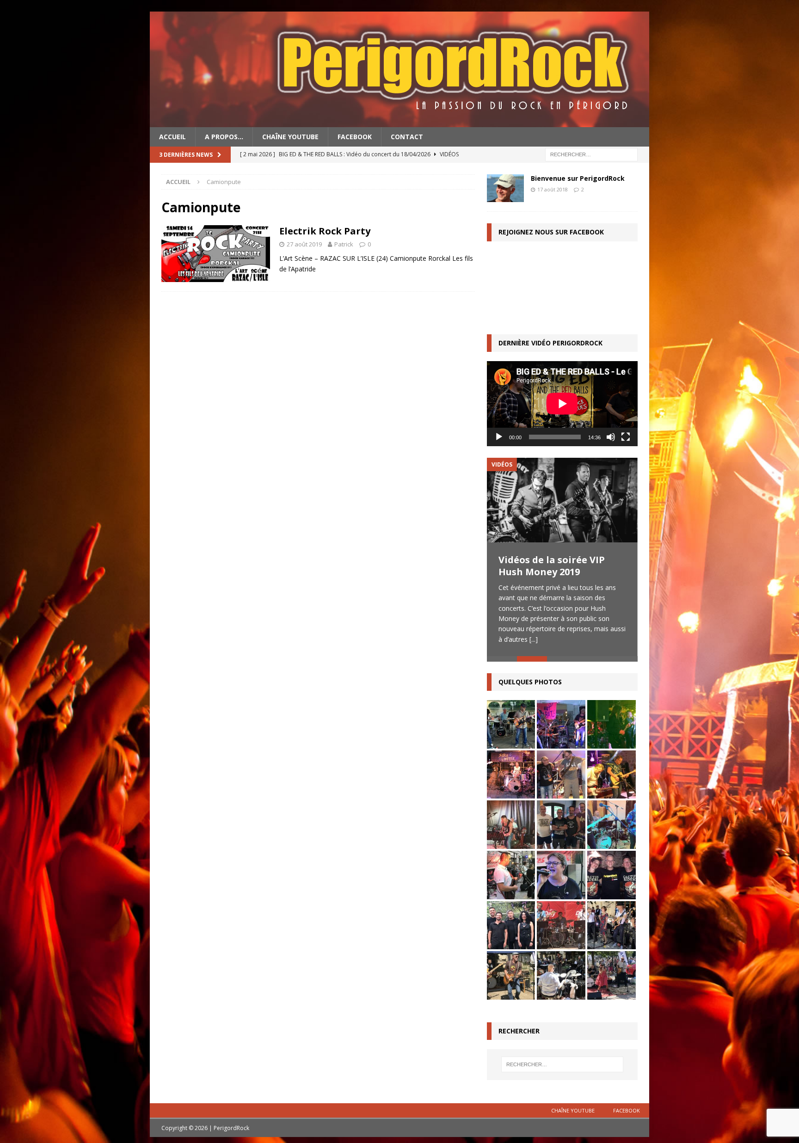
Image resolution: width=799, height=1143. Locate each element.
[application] (562, 403)
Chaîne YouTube (290, 136)
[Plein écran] (625, 437)
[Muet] (610, 437)
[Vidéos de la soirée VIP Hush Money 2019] (562, 500)
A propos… (224, 136)
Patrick (343, 244)
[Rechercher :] (591, 154)
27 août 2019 (304, 244)
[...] (533, 639)
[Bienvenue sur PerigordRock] (505, 188)
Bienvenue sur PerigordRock (578, 178)
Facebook (355, 136)
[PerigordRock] (399, 121)
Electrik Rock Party (324, 231)
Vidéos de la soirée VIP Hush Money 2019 (551, 565)
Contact (407, 136)
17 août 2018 (552, 189)
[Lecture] (499, 437)
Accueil (172, 136)
